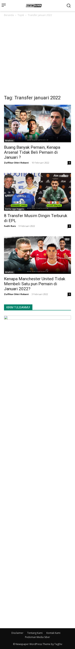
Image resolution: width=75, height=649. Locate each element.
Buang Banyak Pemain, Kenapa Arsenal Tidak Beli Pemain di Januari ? (32, 152)
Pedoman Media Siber (37, 637)
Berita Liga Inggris (14, 208)
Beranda (9, 15)
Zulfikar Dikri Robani (16, 162)
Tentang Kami (35, 633)
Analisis (9, 140)
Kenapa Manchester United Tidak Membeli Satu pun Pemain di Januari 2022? (34, 283)
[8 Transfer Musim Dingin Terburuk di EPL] (37, 191)
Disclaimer (17, 633)
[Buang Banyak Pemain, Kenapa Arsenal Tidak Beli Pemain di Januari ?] (37, 123)
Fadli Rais (10, 225)
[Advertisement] (37, 56)
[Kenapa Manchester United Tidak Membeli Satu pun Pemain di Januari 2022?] (37, 255)
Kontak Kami (53, 633)
